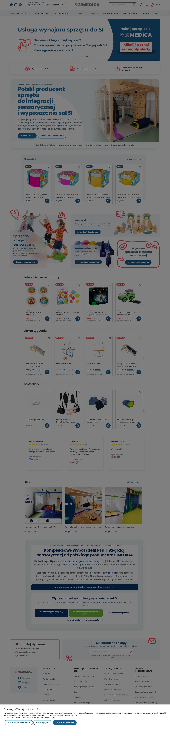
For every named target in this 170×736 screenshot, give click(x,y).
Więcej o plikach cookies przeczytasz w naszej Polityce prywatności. (29, 717)
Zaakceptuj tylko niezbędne (18, 722)
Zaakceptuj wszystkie (65, 722)
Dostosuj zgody (42, 722)
